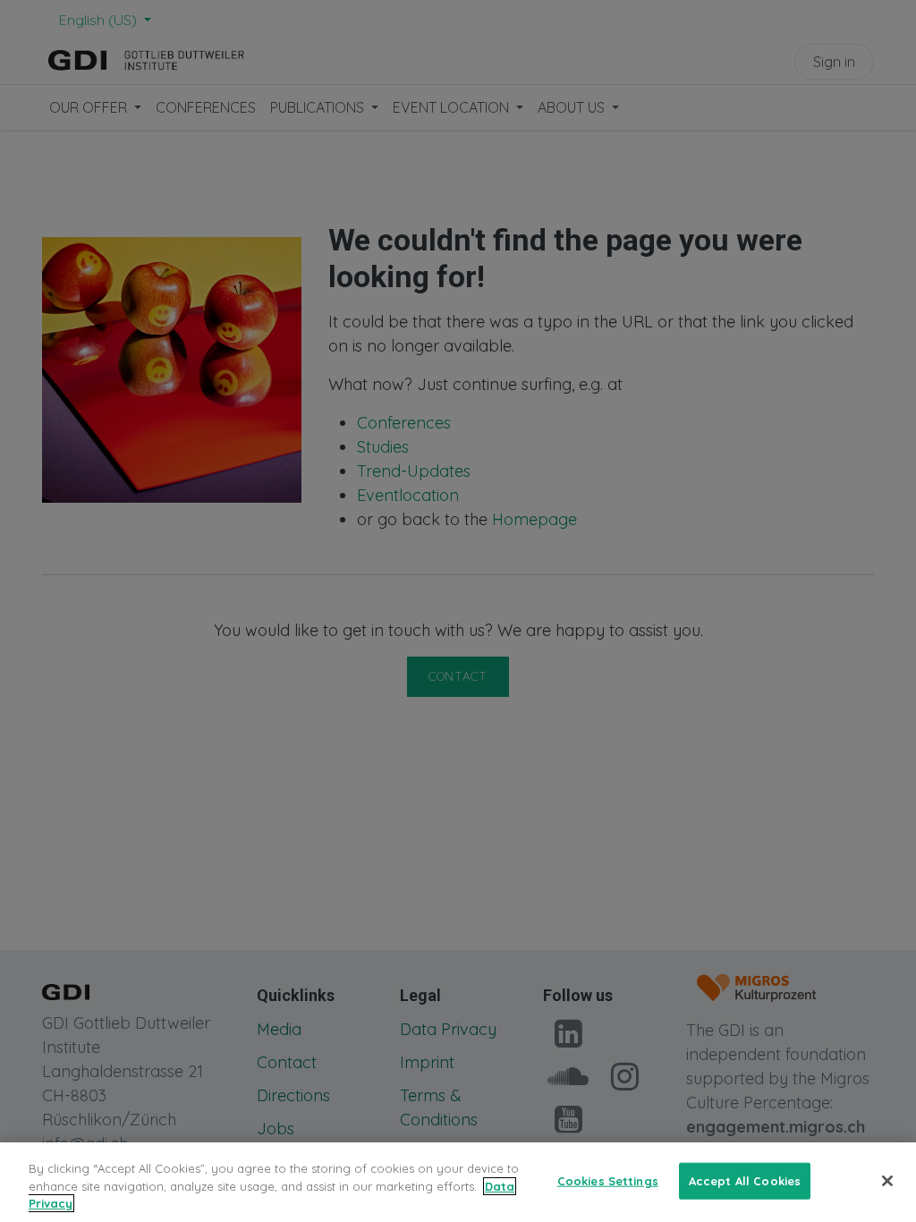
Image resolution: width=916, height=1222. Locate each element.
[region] (458, 1182)
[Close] (887, 1181)
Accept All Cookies (745, 1180)
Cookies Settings (607, 1180)
